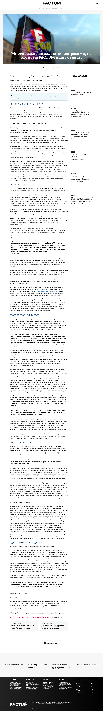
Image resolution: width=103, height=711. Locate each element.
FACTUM (73, 130)
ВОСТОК (51, 50)
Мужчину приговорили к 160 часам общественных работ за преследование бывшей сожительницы (82, 200)
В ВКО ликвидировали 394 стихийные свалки (81, 93)
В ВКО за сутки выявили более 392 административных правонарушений (80, 157)
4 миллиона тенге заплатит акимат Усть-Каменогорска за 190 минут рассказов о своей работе (53, 627)
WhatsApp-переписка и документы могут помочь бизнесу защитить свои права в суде (81, 113)
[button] (97, 3)
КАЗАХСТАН (74, 108)
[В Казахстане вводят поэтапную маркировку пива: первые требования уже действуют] (82, 168)
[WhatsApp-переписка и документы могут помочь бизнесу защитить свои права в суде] (82, 103)
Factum (45, 67)
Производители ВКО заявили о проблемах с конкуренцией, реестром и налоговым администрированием (16, 684)
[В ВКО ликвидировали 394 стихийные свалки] (82, 85)
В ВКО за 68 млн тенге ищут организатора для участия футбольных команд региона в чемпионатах (81, 135)
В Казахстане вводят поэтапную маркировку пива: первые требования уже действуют (80, 178)
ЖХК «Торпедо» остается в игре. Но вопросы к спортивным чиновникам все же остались (16, 688)
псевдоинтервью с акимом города (48, 291)
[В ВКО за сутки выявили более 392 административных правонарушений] (82, 147)
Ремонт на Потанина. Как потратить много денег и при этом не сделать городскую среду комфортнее (23, 627)
